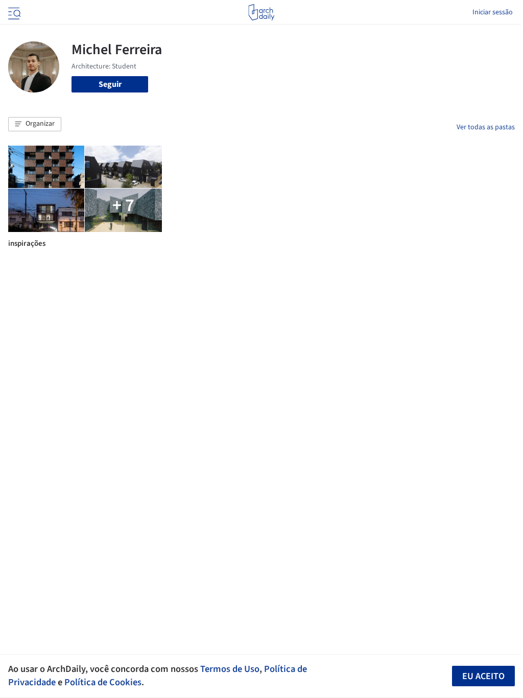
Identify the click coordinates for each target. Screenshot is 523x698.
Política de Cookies (102, 682)
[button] (34, 124)
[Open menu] (13, 12)
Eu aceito (483, 676)
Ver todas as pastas (486, 127)
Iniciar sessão (492, 12)
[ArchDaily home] (261, 12)
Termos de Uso (229, 669)
